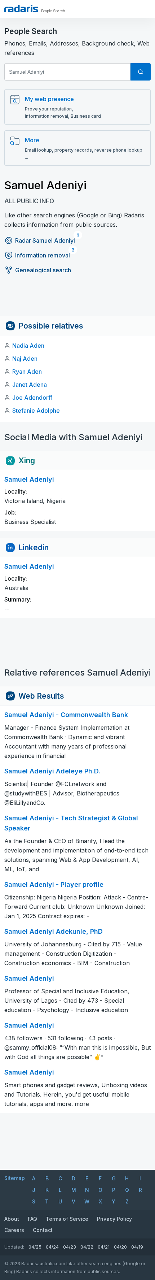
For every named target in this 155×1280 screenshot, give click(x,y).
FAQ (32, 1219)
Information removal (42, 255)
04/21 (104, 1247)
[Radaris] (21, 8)
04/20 (120, 1247)
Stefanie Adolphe (36, 410)
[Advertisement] (77, 300)
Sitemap (14, 1178)
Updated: (14, 1247)
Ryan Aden (27, 371)
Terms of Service (67, 1219)
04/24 (52, 1247)
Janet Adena (29, 384)
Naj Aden (24, 358)
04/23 (69, 1247)
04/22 (86, 1247)
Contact (43, 1230)
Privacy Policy (114, 1219)
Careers (14, 1230)
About (11, 1219)
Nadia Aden (28, 345)
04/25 (34, 1247)
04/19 (137, 1247)
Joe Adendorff (32, 397)
